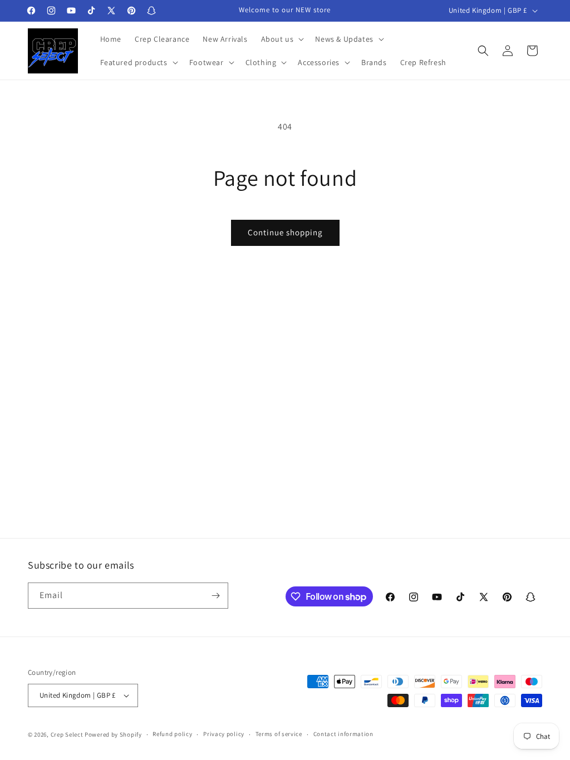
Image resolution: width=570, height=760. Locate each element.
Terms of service (278, 734)
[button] (281, 39)
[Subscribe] (215, 596)
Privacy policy (223, 734)
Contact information (343, 734)
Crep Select (67, 734)
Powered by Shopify (113, 734)
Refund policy (172, 734)
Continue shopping (285, 232)
